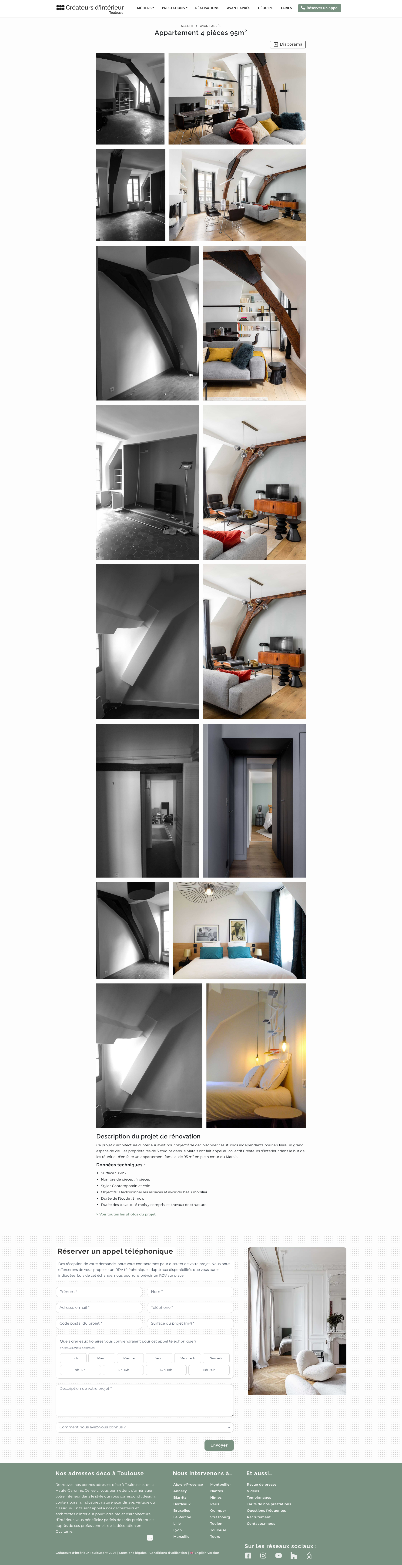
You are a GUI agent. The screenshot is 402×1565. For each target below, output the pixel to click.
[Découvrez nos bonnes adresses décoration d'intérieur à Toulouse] (104, 1538)
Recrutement (259, 1517)
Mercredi (130, 1358)
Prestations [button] (173, 8)
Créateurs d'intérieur (95, 9)
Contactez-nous (261, 1523)
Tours (215, 1537)
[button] (201, 635)
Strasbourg (220, 1517)
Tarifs (286, 8)
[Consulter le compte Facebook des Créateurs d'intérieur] (248, 1555)
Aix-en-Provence (188, 1484)
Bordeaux (182, 1504)
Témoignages (259, 1497)
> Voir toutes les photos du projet (126, 1214)
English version (204, 1553)
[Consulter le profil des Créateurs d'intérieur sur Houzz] (293, 1555)
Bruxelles (181, 1510)
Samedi (216, 1358)
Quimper (218, 1510)
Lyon (177, 1530)
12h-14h (123, 1370)
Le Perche (182, 1517)
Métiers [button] (144, 8)
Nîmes (216, 1497)
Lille (177, 1523)
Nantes (216, 1491)
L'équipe (265, 8)
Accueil (187, 26)
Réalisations (207, 8)
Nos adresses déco (100, 1473)
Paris (214, 1504)
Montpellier (220, 1484)
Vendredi (188, 1358)
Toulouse (218, 1530)
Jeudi (159, 1358)
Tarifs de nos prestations (269, 1504)
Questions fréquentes (266, 1510)
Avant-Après (238, 8)
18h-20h (209, 1370)
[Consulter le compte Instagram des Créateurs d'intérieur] (263, 1555)
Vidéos (253, 1491)
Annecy (180, 1491)
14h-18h (166, 1370)
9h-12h (80, 1370)
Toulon (216, 1523)
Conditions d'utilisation (168, 1553)
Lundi (73, 1358)
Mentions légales (133, 1553)
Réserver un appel (323, 8)
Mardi (102, 1358)
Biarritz (180, 1497)
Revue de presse (261, 1484)
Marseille (181, 1537)
